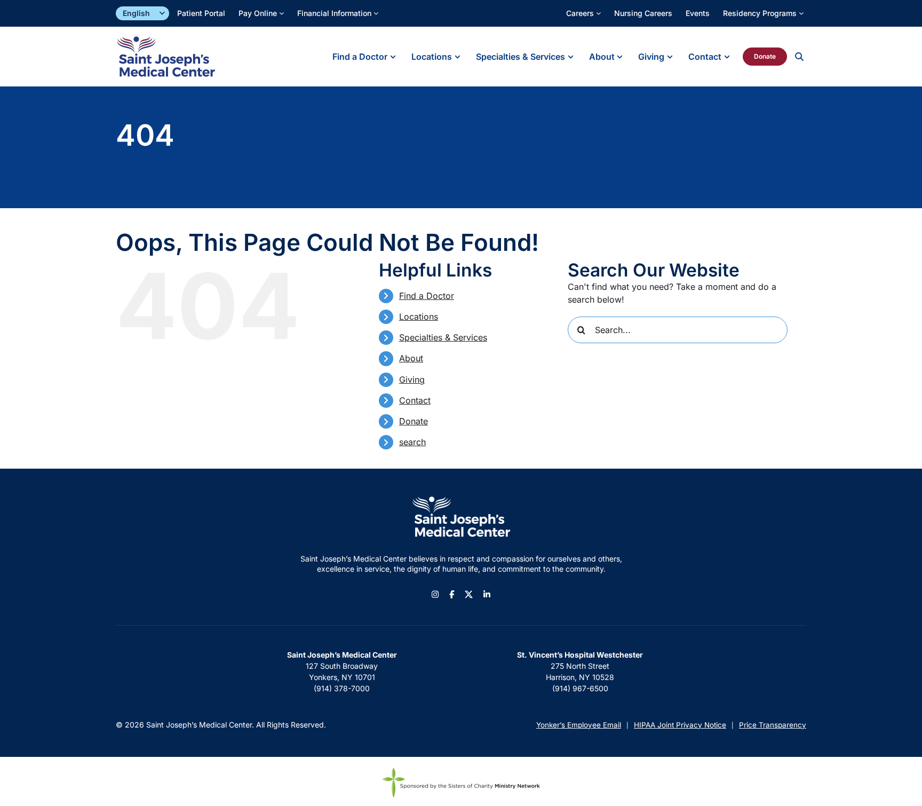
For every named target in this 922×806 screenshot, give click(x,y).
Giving (412, 379)
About (411, 358)
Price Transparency (772, 725)
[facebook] (451, 594)
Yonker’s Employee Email (578, 725)
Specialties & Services (443, 337)
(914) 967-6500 (580, 688)
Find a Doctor (426, 295)
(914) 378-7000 (342, 688)
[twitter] (469, 594)
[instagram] (435, 594)
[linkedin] (486, 594)
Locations (418, 316)
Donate (413, 421)
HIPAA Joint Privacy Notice (680, 725)
